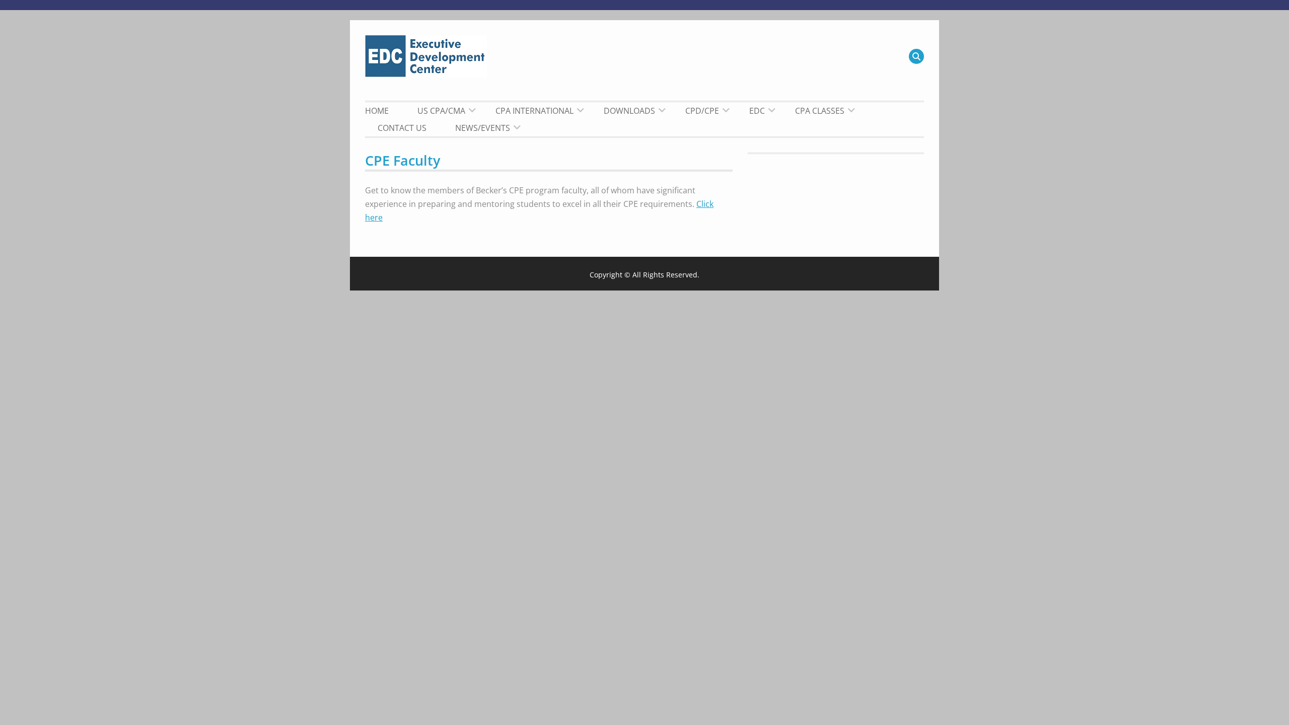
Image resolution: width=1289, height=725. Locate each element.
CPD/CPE (702, 110)
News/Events (482, 127)
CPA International (534, 110)
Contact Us (402, 127)
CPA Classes (819, 110)
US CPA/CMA (441, 110)
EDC (757, 110)
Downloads (629, 110)
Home (377, 110)
